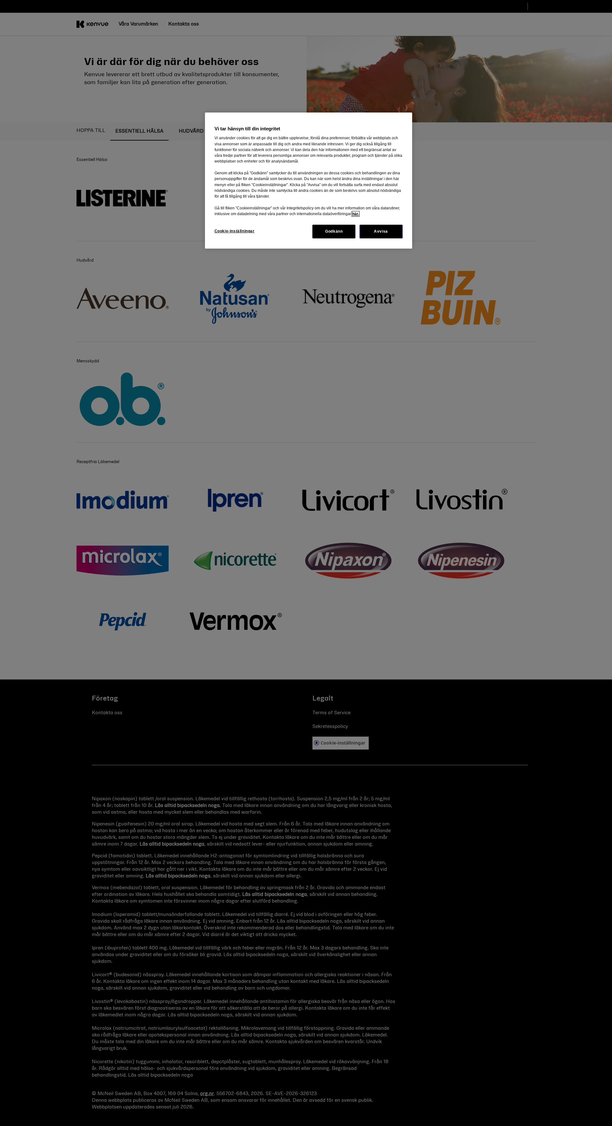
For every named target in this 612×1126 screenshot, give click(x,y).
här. (355, 214)
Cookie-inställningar (235, 231)
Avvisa (381, 231)
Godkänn (334, 231)
